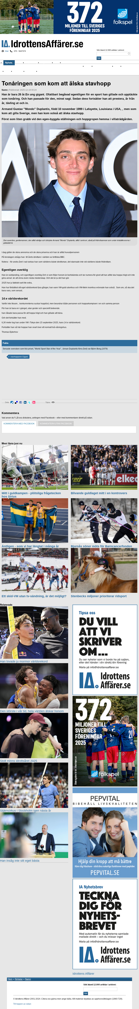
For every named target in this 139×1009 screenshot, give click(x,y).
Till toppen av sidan (22, 1004)
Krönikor (20, 62)
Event (125, 66)
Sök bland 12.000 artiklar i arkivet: (110, 50)
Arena (117, 66)
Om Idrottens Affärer (74, 62)
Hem (10, 979)
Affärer (88, 66)
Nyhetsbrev (47, 62)
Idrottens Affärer (42, 43)
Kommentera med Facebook (19, 423)
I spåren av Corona (103, 66)
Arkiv (58, 62)
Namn (8, 71)
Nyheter (9, 62)
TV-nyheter (31, 71)
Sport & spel (33, 62)
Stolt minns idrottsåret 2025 (18, 761)
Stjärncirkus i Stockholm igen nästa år (25, 810)
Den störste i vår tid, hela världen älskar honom (32, 711)
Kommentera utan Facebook (56, 423)
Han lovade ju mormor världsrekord (24, 661)
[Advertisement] (17, 381)
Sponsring (18, 71)
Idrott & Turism (45, 71)
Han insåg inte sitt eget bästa (19, 860)
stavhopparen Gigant (19, 357)
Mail (6, 51)
